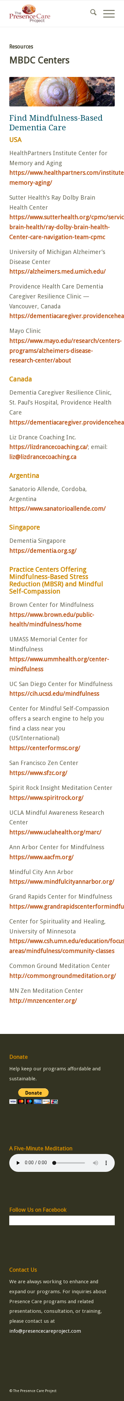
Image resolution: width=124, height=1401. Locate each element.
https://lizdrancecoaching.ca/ (48, 446)
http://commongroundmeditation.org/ (62, 975)
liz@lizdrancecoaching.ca (42, 456)
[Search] (90, 13)
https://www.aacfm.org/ (41, 857)
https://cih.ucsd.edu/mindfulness (54, 693)
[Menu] (106, 13)
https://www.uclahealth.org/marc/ (55, 832)
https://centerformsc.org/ (44, 747)
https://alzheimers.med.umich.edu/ (57, 271)
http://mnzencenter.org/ (43, 1000)
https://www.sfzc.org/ (38, 772)
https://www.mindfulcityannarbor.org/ (61, 881)
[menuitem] (90, 13)
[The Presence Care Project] (51, 13)
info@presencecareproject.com (45, 1331)
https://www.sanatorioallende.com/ (57, 508)
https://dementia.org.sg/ (43, 550)
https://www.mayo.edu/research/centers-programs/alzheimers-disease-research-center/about (65, 350)
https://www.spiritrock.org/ (46, 797)
